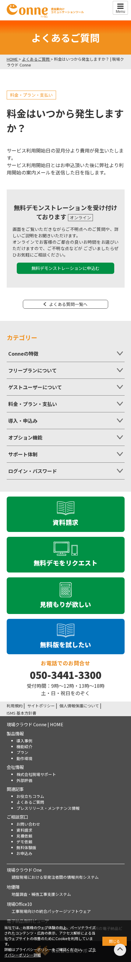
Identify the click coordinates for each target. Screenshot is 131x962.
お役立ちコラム (30, 796)
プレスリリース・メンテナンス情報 (48, 808)
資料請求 (24, 830)
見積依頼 (24, 836)
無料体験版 (26, 847)
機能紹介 (24, 746)
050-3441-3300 (65, 675)
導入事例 (24, 741)
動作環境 (24, 758)
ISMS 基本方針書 (21, 713)
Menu (120, 11)
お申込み (24, 853)
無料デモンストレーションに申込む (65, 268)
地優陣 (13, 887)
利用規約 (15, 706)
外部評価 (24, 780)
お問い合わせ (28, 824)
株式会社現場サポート (36, 774)
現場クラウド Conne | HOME (35, 724)
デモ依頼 (24, 842)
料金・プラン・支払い (31, 95)
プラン (22, 752)
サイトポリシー (41, 706)
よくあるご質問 (30, 802)
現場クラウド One (24, 870)
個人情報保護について (79, 706)
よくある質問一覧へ (68, 304)
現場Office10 (19, 904)
